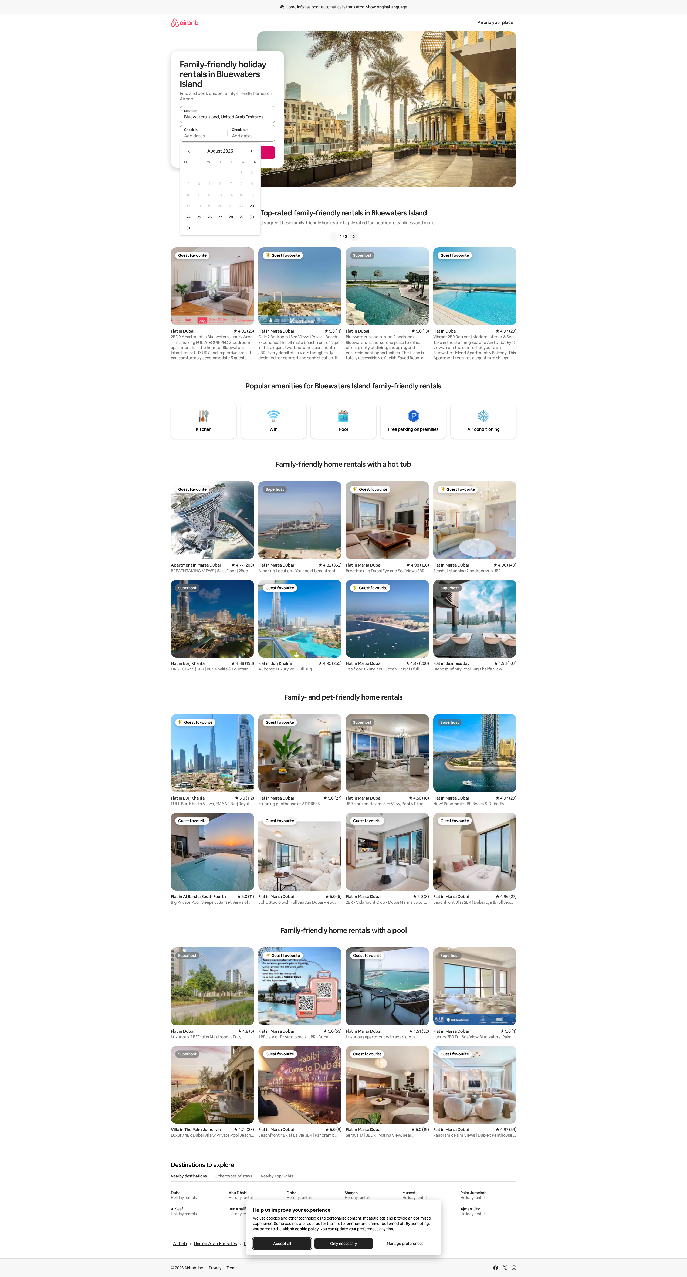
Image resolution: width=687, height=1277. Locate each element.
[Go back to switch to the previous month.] (189, 151)
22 (241, 206)
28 (231, 217)
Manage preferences (405, 1243)
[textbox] (203, 136)
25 (199, 217)
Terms (232, 1267)
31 (188, 228)
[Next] (353, 236)
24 (188, 217)
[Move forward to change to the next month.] (251, 151)
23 (252, 206)
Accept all (282, 1243)
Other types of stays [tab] (233, 1176)
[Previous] (333, 236)
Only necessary (343, 1243)
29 (241, 217)
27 (220, 217)
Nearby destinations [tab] (189, 1176)
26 (209, 217)
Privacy (215, 1267)
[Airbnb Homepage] (184, 22)
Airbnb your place (495, 22)
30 (251, 217)
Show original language (386, 7)
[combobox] (227, 117)
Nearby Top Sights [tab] (277, 1176)
